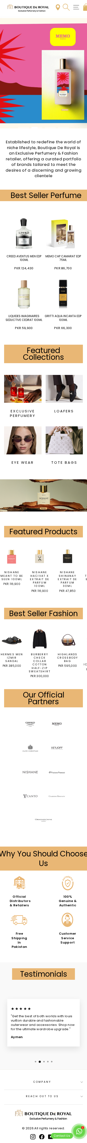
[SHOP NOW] (43, 73)
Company (42, 1082)
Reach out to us (42, 1096)
